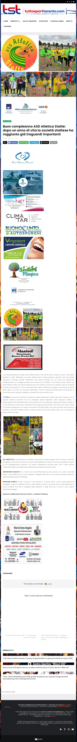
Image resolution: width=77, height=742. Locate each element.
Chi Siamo (7, 26)
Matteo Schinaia (63, 706)
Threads (45, 142)
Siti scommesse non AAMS (8, 692)
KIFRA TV (69, 21)
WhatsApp (24, 142)
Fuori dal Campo (57, 21)
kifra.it (53, 716)
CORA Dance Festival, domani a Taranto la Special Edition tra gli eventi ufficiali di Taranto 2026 (37, 658)
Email (54, 142)
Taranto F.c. (15, 21)
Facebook (14, 142)
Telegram (35, 142)
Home (6, 21)
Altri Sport (43, 21)
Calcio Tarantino (30, 21)
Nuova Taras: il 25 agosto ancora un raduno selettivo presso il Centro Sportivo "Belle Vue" (36, 668)
